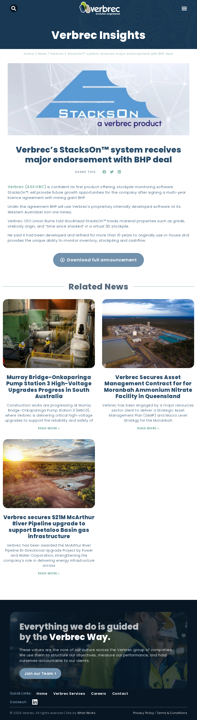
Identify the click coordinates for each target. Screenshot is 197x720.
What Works (86, 713)
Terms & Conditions (172, 713)
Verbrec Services (69, 693)
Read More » (49, 428)
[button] (14, 8)
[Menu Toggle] (184, 8)
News (42, 54)
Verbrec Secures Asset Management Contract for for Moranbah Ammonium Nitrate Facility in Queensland (148, 387)
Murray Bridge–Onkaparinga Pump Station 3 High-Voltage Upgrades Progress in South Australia (49, 387)
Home (29, 54)
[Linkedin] (35, 699)
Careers (98, 693)
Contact (120, 693)
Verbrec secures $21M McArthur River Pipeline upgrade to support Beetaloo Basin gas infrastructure (49, 527)
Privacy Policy (143, 713)
